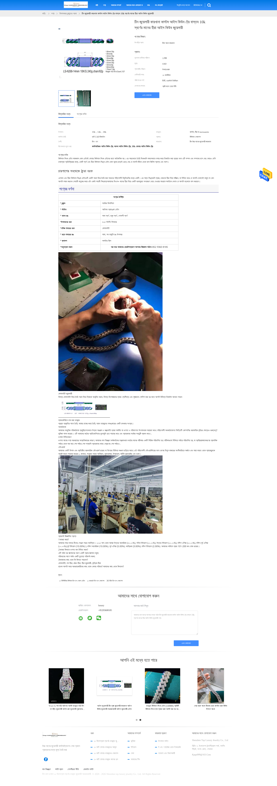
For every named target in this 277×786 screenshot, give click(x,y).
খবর (148, 5)
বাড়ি (97, 5)
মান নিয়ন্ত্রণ (46, 769)
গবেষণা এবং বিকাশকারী (166, 753)
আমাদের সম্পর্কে (116, 5)
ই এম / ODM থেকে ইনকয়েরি (169, 747)
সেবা (132, 753)
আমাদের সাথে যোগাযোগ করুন (134, 5)
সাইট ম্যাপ (59, 769)
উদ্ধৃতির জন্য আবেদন (183, 5)
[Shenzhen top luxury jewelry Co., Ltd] (82, 619)
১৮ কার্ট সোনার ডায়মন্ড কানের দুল (106, 759)
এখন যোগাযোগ (146, 95)
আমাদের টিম (135, 759)
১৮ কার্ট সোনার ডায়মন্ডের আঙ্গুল (105, 747)
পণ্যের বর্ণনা (81, 114)
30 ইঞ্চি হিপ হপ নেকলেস (115, 580)
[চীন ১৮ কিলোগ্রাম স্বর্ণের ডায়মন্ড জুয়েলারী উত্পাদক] (76, 5)
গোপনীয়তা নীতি (73, 769)
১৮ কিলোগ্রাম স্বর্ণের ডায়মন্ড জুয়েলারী (106, 741)
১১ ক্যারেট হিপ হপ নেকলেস (95, 580)
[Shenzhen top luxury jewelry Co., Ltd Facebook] (47, 759)
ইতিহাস (133, 747)
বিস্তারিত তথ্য (64, 114)
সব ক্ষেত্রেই (159, 5)
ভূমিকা (133, 741)
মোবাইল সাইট (88, 769)
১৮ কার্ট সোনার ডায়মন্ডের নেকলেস (106, 753)
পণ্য (104, 5)
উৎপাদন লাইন (163, 741)
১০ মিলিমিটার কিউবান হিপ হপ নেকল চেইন (72, 580)
